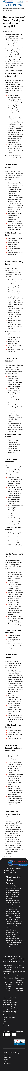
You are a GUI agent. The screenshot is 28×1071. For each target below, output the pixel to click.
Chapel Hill (19, 982)
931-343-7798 (14, 845)
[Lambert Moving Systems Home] (8, 2)
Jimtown (19, 976)
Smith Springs (19, 967)
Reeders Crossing (8, 972)
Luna (19, 974)
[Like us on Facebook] (5, 1036)
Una (8, 991)
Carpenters (19, 984)
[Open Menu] (26, 2)
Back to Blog (8, 857)
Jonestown (8, 976)
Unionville (20, 991)
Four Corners (8, 978)
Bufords (8, 988)
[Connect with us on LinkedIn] (14, 1036)
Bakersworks (8, 965)
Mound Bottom (8, 974)
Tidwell (19, 965)
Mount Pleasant (20, 972)
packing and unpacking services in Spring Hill (14, 831)
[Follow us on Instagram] (9, 1036)
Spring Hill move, (10, 61)
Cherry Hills (8, 982)
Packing (7, 35)
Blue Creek (19, 988)
